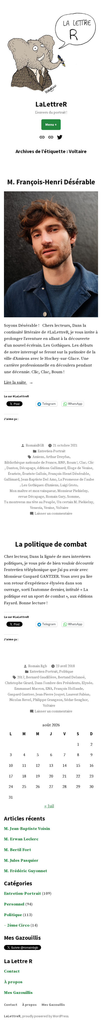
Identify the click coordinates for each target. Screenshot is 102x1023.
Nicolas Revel (20, 700)
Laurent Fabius (77, 694)
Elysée (87, 683)
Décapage (27, 468)
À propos (13, 982)
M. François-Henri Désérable (51, 181)
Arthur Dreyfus (58, 457)
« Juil (49, 806)
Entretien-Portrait (51, 451)
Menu (53, 124)
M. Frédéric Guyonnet (25, 871)
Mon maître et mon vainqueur (33, 491)
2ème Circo (18, 925)
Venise (49, 508)
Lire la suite (26, 383)
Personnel (14, 904)
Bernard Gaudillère (41, 677)
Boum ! (72, 462)
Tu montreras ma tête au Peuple (29, 502)
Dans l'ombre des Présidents (57, 683)
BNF (61, 462)
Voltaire (62, 508)
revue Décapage (31, 496)
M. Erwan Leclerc (21, 839)
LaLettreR (51, 104)
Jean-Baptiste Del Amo (38, 479)
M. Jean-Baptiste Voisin (27, 828)
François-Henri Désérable (68, 474)
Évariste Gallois (34, 474)
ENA (49, 689)
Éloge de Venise (79, 468)
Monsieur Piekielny (72, 491)
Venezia (36, 508)
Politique (66, 671)
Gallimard (11, 479)
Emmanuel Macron (29, 689)
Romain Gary (55, 496)
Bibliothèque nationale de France (30, 462)
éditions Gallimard (51, 468)
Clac (82, 462)
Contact (12, 971)
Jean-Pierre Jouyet (50, 694)
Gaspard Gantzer (21, 694)
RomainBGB (35, 445)
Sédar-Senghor (76, 700)
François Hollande (68, 689)
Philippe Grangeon (47, 700)
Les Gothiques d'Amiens (40, 485)
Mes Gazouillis (18, 992)
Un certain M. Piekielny (75, 502)
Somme (73, 496)
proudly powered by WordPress (45, 1016)
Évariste (14, 474)
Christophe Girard (19, 683)
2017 (20, 677)
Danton (12, 468)
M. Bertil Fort (17, 850)
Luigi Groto (68, 485)
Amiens (38, 457)
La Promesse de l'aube (76, 479)
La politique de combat (51, 544)
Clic (91, 462)
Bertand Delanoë (71, 677)
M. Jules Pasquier (21, 860)
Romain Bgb (37, 666)
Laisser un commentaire (53, 513)
